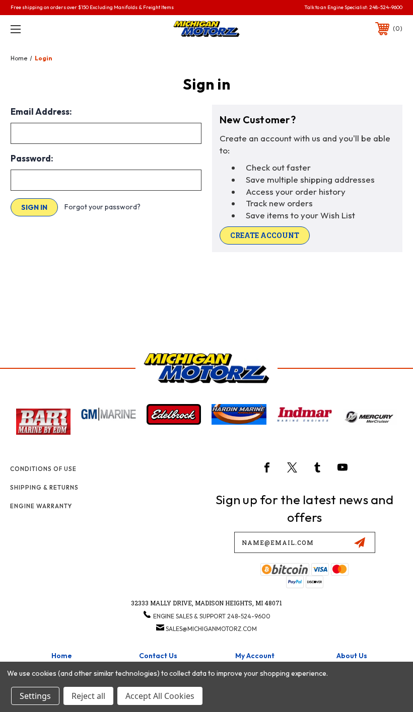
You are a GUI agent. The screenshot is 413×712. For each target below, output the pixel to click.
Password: (32, 158)
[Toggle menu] (50, 29)
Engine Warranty (41, 506)
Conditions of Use (43, 468)
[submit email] (359, 542)
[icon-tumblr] (317, 467)
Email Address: (41, 111)
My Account (254, 655)
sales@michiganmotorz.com (211, 628)
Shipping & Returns (44, 487)
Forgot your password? (102, 206)
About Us (351, 655)
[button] (43, 422)
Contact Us (158, 655)
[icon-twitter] (292, 467)
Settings (35, 695)
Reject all (88, 695)
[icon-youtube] (342, 467)
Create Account (264, 235)
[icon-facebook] (266, 467)
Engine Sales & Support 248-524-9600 (211, 616)
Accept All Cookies (159, 695)
